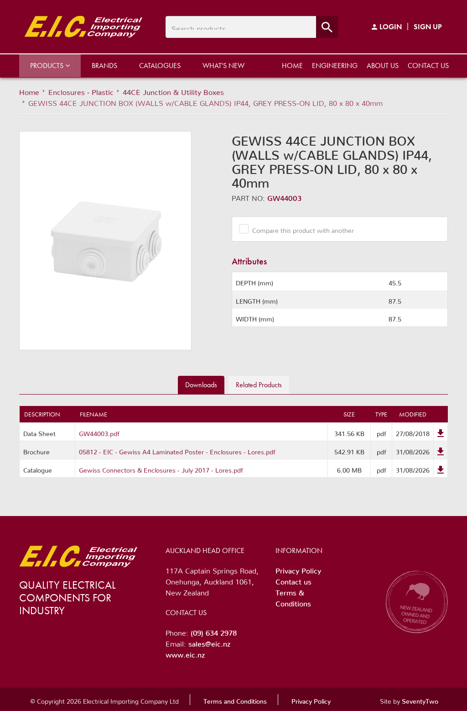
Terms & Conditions (293, 596)
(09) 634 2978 (214, 631)
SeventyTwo (420, 699)
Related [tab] (259, 385)
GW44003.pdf (99, 432)
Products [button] (47, 65)
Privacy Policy (298, 569)
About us (383, 65)
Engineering (335, 65)
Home (292, 65)
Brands (104, 65)
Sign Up (428, 27)
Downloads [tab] (201, 385)
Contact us (428, 65)
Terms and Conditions (235, 699)
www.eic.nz (185, 653)
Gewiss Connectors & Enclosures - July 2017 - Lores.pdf (161, 468)
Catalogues (160, 65)
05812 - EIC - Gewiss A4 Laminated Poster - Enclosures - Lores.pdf (177, 450)
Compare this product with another (303, 228)
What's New (223, 65)
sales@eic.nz (209, 642)
